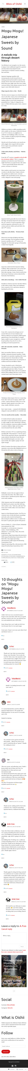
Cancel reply (6, 929)
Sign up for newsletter (14, 1062)
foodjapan (5, 556)
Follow (7, 1033)
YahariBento (11, 608)
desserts (4, 554)
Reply (2, 639)
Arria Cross (11, 824)
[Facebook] (12, 1066)
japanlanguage (6, 557)
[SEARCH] (3, 4)
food (9, 554)
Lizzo (9, 702)
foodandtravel (16, 554)
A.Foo (12, 646)
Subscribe (5, 1051)
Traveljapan (20, 557)
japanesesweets (20, 556)
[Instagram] (15, 1066)
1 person (10, 667)
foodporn (12, 556)
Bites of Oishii (14, 4)
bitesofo (10, 1008)
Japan (2, 26)
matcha (14, 557)
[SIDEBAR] (14, 991)
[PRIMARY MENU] (25, 4)
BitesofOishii (11, 1005)
